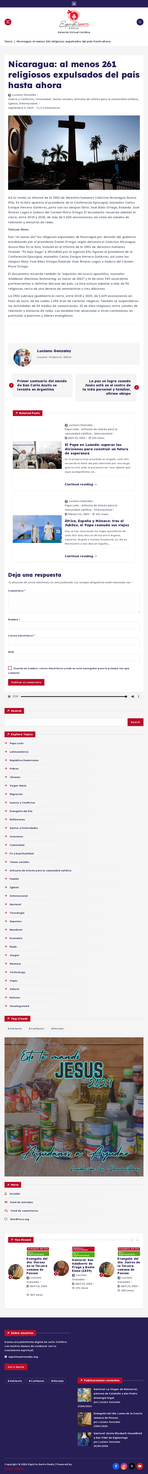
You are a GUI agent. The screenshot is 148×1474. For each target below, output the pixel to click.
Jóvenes (15, 777)
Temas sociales (62, 99)
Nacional (15, 904)
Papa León (72, 429)
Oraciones (16, 836)
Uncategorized (19, 1005)
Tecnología (17, 912)
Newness (15, 963)
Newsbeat (16, 929)
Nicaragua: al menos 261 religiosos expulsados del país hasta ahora (63, 41)
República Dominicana (24, 760)
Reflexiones (17, 819)
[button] (132, 1240)
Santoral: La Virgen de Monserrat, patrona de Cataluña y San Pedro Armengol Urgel (116, 1393)
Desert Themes (14, 1468)
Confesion (37, 1028)
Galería (14, 988)
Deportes (15, 921)
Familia (14, 878)
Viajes (14, 980)
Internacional (28, 103)
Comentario (16, 590)
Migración (16, 794)
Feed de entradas (21, 1202)
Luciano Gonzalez (24, 94)
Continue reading (79, 484)
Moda (13, 946)
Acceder (15, 1193)
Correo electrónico (21, 635)
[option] (28, 1275)
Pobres (14, 768)
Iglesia (13, 103)
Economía (16, 938)
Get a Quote (16, 1366)
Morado (58, 1028)
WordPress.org (19, 1219)
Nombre (14, 619)
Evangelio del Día (21, 811)
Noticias (15, 997)
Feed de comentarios (24, 1210)
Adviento (16, 1028)
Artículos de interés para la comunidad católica (106, 99)
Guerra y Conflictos (21, 99)
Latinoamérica (19, 751)
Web (11, 651)
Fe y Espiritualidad (22, 853)
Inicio (8, 41)
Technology (17, 972)
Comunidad (43, 99)
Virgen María (18, 785)
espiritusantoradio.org (23, 1356)
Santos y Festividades (24, 827)
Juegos (14, 955)
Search (16, 710)
